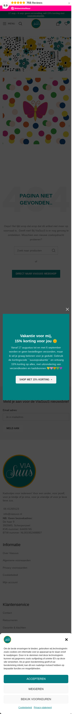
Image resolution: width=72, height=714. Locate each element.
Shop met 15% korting (34, 379)
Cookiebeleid (25, 707)
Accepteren (36, 678)
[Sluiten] (67, 309)
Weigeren (36, 689)
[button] (66, 639)
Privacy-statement (43, 707)
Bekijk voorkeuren (36, 699)
